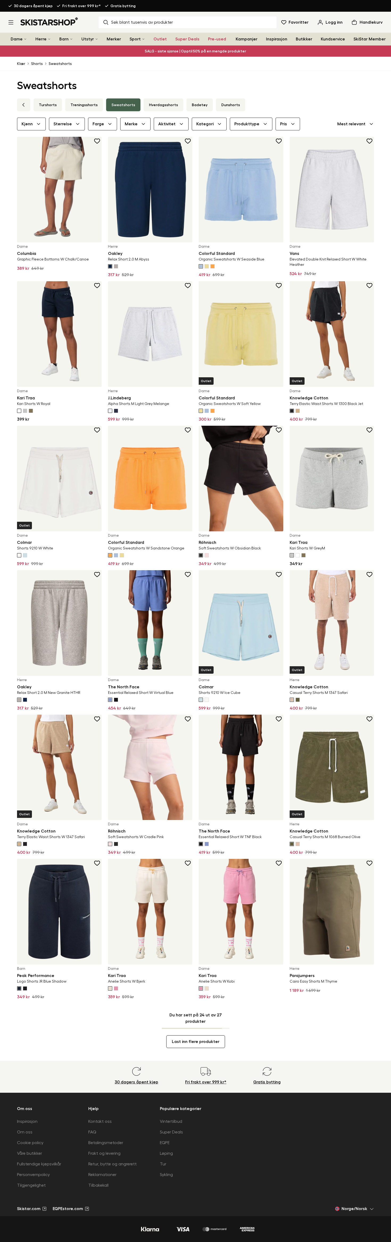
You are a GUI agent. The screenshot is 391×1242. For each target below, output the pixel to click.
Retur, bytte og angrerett (112, 1164)
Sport (135, 39)
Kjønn (27, 124)
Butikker (304, 39)
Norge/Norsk (354, 1209)
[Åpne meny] (11, 22)
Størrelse (62, 124)
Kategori (205, 124)
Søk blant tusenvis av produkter (142, 22)
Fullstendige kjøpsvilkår (39, 1164)
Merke (131, 124)
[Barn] (71, 39)
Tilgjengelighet (31, 1185)
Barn (64, 39)
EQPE (165, 1143)
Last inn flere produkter (195, 1042)
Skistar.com (28, 1209)
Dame (17, 39)
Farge (98, 124)
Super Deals (187, 39)
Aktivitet (167, 124)
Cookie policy (30, 1143)
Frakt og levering (104, 1153)
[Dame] (25, 39)
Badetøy (199, 105)
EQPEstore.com (68, 1209)
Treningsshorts (84, 105)
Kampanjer (246, 39)
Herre (41, 39)
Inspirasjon (276, 39)
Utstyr (87, 39)
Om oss (24, 1132)
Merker (114, 39)
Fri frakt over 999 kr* (81, 6)
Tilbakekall (98, 1185)
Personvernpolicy (33, 1175)
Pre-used (217, 39)
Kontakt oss (100, 1121)
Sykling (166, 1175)
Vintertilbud (171, 1121)
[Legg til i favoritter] (97, 141)
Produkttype (246, 124)
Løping (166, 1153)
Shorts (37, 63)
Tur (163, 1164)
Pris (283, 124)
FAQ (92, 1132)
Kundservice (333, 39)
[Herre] (49, 39)
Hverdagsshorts (163, 105)
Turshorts (48, 105)
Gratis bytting (123, 6)
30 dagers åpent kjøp (33, 6)
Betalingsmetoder (105, 1143)
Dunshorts (230, 105)
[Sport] (143, 39)
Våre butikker (29, 1153)
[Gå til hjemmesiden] (49, 21)
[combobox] (355, 124)
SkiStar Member (369, 39)
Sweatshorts (60, 63)
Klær (21, 63)
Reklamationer (102, 1175)
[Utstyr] (96, 39)
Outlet (160, 39)
